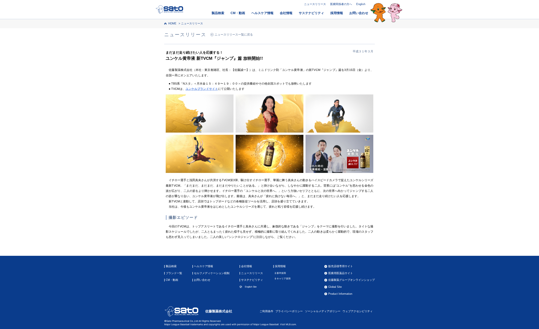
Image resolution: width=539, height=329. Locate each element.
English (360, 4)
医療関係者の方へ (341, 4)
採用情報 (336, 13)
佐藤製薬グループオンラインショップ (351, 280)
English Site (251, 287)
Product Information (340, 294)
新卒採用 (281, 273)
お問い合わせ (358, 13)
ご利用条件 (266, 311)
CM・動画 (238, 13)
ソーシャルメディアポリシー (322, 311)
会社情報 (286, 13)
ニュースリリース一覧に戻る (234, 34)
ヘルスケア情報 (262, 13)
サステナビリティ (311, 13)
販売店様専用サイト (340, 266)
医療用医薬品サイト (340, 273)
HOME (172, 23)
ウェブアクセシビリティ (358, 311)
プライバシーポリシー (289, 311)
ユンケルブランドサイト (201, 88)
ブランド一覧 (174, 273)
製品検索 (218, 13)
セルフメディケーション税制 (211, 273)
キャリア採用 (284, 278)
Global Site (335, 287)
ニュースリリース (315, 4)
